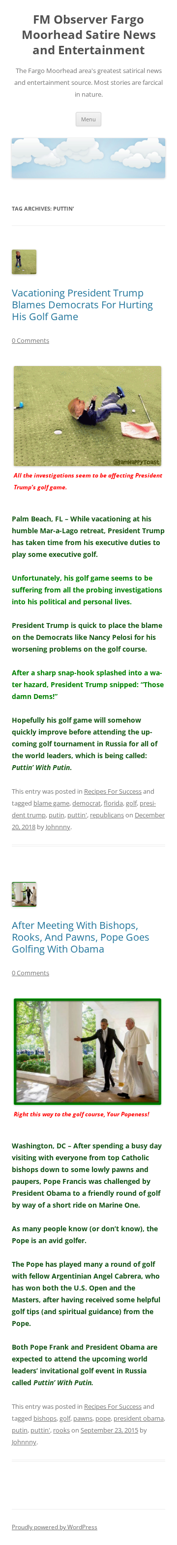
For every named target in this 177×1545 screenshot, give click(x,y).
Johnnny (58, 826)
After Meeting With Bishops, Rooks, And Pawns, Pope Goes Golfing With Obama (80, 937)
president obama (139, 1418)
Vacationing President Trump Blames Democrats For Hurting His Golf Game (82, 304)
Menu (88, 119)
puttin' (77, 814)
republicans (107, 814)
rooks (61, 1430)
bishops (45, 1418)
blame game (51, 803)
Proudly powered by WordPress (54, 1527)
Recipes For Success (113, 791)
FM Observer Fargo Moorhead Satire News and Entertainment (89, 35)
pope (103, 1418)
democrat (86, 803)
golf (131, 803)
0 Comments (30, 340)
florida (113, 803)
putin (56, 814)
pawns (82, 1418)
